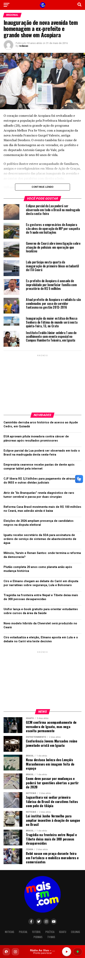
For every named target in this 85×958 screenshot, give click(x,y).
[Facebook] (6, 951)
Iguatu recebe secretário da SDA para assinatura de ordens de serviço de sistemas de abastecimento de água (40, 539)
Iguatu (62, 932)
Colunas (75, 932)
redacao (23, 46)
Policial (23, 932)
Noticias (9, 932)
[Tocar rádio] (66, 951)
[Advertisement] (42, 382)
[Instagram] (15, 951)
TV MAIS (51, 937)
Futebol (36, 932)
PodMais (38, 937)
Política (49, 932)
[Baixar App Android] (77, 951)
